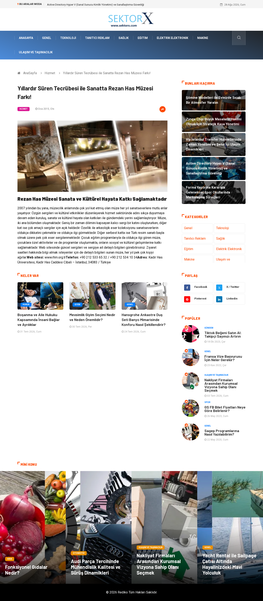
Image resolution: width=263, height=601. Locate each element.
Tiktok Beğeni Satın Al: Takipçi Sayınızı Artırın (223, 334)
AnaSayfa (26, 38)
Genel (46, 38)
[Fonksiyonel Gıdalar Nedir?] (33, 527)
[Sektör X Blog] (131, 19)
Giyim (77, 304)
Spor (207, 402)
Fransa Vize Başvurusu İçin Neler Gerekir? (223, 358)
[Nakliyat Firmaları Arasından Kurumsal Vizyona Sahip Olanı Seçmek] (164, 527)
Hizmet (50, 73)
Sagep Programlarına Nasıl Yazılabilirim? (221, 432)
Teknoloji (68, 38)
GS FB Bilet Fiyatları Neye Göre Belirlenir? (225, 409)
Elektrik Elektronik (172, 38)
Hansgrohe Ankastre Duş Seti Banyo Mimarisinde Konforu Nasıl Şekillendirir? (144, 319)
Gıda (9, 559)
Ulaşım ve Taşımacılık (36, 52)
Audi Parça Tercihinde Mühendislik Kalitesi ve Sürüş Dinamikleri (95, 567)
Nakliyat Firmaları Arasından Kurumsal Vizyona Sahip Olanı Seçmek (221, 385)
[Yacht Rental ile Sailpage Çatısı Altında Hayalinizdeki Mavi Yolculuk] (230, 527)
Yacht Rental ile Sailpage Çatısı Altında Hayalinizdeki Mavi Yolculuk (229, 564)
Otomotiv (79, 553)
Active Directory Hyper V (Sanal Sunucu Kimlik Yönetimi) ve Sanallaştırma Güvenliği (95, 4)
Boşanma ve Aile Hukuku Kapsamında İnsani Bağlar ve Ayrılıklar (38, 319)
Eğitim (143, 38)
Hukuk (26, 304)
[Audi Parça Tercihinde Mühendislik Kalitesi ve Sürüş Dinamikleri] (99, 527)
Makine (202, 38)
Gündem (208, 328)
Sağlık (124, 38)
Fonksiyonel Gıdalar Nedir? (26, 570)
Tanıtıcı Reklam (97, 38)
